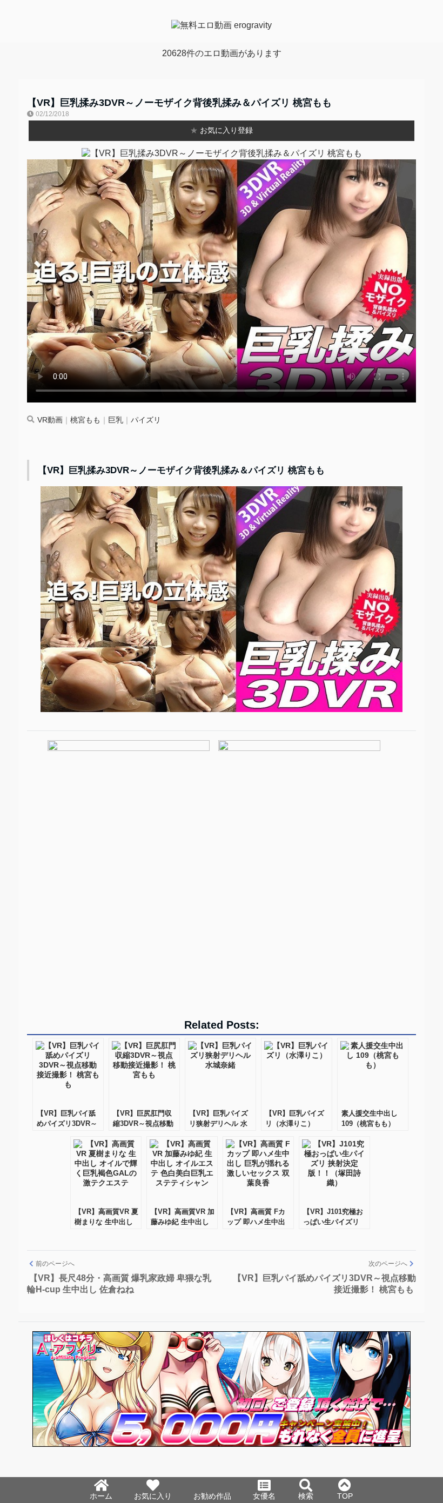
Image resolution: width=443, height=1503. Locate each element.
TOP (345, 1496)
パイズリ (146, 420)
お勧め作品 (212, 1496)
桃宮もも (85, 420)
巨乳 (115, 420)
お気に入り (153, 1496)
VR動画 (50, 420)
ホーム (101, 1496)
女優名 (264, 1496)
